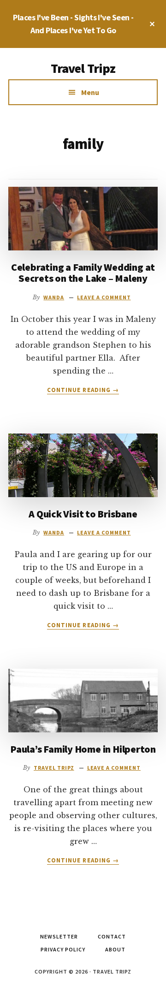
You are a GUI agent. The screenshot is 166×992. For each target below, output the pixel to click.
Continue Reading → (83, 390)
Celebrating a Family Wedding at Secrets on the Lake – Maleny (83, 273)
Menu (90, 92)
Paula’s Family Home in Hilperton (83, 749)
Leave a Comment (103, 297)
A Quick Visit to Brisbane (83, 513)
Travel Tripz (83, 68)
